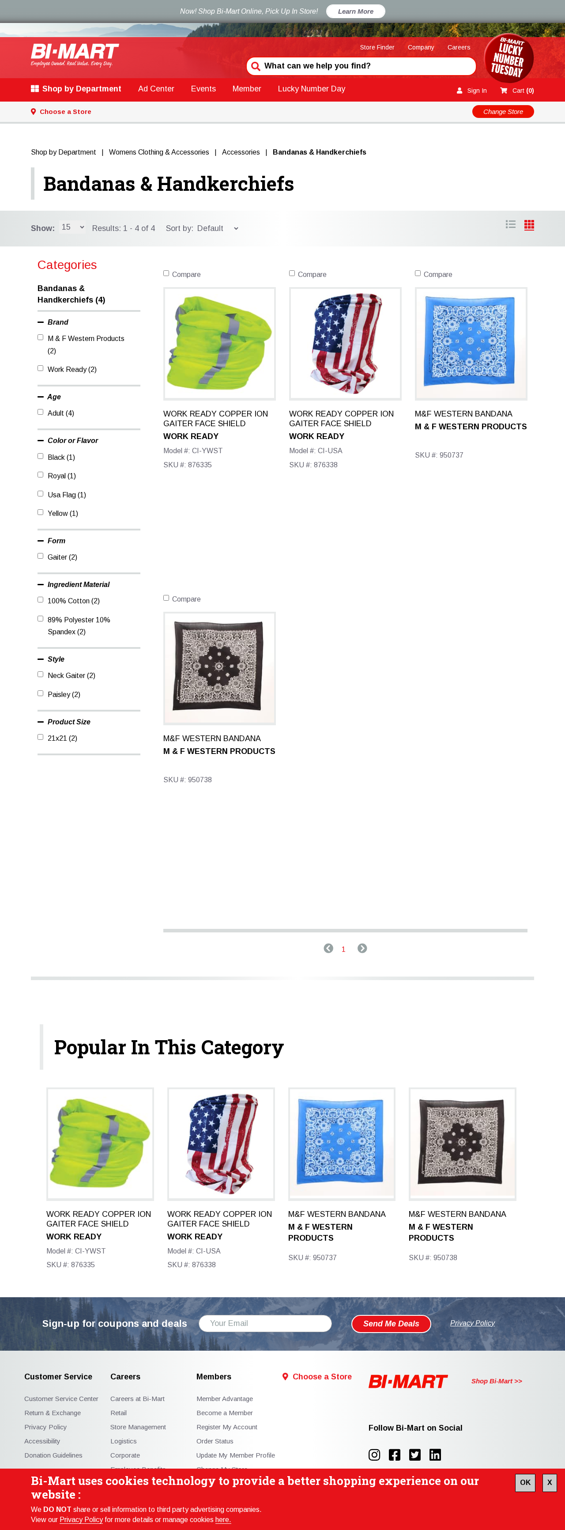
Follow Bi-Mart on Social (416, 1428)
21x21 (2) (62, 738)
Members (213, 1377)
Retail (118, 1412)
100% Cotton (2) (74, 601)
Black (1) (61, 457)
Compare (186, 274)
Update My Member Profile (235, 1455)
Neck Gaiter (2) (71, 675)
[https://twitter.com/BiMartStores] (419, 1455)
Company (421, 47)
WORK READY (190, 436)
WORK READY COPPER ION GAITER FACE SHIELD (215, 418)
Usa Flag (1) (67, 495)
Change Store (503, 111)
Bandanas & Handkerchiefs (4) (71, 294)
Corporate (125, 1455)
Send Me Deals (391, 1323)
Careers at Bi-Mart (137, 1398)
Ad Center (156, 88)
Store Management (138, 1427)
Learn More (355, 11)
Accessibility (42, 1441)
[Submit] (255, 65)
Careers (459, 47)
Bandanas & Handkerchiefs (168, 183)
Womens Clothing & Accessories (159, 152)
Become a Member (224, 1412)
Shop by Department (81, 88)
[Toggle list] (529, 226)
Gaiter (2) (62, 557)
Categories (67, 265)
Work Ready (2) (72, 369)
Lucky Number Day (311, 88)
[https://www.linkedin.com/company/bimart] (437, 1455)
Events (203, 88)
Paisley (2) (64, 694)
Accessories (241, 152)
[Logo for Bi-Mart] (75, 55)
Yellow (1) (63, 513)
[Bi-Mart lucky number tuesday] (508, 60)
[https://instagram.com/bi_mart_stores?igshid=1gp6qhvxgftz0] (379, 1455)
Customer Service (58, 1377)
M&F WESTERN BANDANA (463, 413)
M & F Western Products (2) (86, 345)
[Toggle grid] (511, 226)
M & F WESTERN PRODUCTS (471, 426)
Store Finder (377, 47)
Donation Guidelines (53, 1455)
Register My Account (226, 1427)
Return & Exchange (52, 1412)
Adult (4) (61, 413)
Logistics (123, 1441)
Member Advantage (224, 1398)
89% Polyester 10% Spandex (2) (79, 626)
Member (247, 88)
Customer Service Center (61, 1398)
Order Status (215, 1441)
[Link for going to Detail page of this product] (219, 343)
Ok (525, 1482)
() (523, 90)
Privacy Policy (81, 1519)
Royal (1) (62, 476)
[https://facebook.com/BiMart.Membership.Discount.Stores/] (399, 1455)
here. (223, 1519)
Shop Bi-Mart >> (496, 1381)
